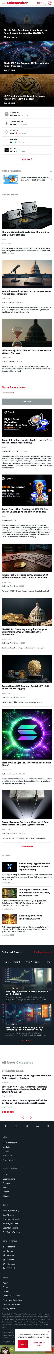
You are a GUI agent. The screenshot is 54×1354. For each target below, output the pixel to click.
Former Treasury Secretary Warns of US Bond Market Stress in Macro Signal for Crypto (25, 823)
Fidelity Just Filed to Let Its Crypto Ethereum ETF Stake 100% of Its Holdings (26, 1077)
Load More (27, 846)
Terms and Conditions (12, 1300)
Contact (6, 1287)
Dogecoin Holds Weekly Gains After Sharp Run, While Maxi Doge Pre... (35, 178)
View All (26, 159)
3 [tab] (28, 1040)
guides (6, 855)
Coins (5, 1174)
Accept (23, 1344)
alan (6, 520)
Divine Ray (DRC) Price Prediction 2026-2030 (30, 917)
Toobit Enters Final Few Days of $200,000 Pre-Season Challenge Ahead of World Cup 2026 (25, 510)
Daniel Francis (9, 586)
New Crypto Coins (10, 1223)
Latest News (10, 194)
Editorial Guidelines (11, 1295)
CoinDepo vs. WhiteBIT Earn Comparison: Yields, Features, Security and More (34, 892)
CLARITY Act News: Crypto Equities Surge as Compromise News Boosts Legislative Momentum (24, 632)
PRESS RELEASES (11, 170)
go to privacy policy (39, 1344)
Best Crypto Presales (11, 1219)
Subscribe (27, 402)
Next (30, 1040)
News (4, 239)
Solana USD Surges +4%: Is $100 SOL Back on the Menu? (26, 764)
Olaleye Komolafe (11, 451)
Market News (6, 298)
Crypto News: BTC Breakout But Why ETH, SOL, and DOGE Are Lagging (26, 687)
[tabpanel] (27, 1004)
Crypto (6, 1151)
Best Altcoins (8, 1215)
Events (5, 1187)
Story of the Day (10, 1142)
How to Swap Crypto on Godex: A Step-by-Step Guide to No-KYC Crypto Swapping (35, 866)
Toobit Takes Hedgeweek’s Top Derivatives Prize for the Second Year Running (27, 441)
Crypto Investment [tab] (11, 962)
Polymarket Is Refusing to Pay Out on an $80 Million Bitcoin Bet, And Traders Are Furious (25, 576)
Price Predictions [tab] (33, 962)
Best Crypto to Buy (11, 1210)
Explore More (41, 952)
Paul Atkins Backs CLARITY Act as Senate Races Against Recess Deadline (26, 292)
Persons (6, 1183)
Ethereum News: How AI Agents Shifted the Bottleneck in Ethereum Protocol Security (24, 1101)
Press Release (8, 1160)
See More (8, 1111)
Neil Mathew (9, 302)
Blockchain (7, 1155)
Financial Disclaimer (11, 1304)
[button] (3, 179)
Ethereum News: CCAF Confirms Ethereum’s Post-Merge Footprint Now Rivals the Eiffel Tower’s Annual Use (24, 1089)
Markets (6, 1147)
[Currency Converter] (49, 3)
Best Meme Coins (10, 1228)
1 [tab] (24, 1040)
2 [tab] (26, 1040)
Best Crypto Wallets (11, 1232)
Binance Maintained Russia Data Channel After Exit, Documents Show (26, 233)
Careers (6, 1291)
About (5, 1283)
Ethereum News (13, 1070)
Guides (6, 1191)
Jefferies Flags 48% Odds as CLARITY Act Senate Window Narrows (26, 351)
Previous (22, 1040)
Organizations (9, 1179)
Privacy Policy (9, 1308)
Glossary (6, 1196)
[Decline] (48, 1331)
